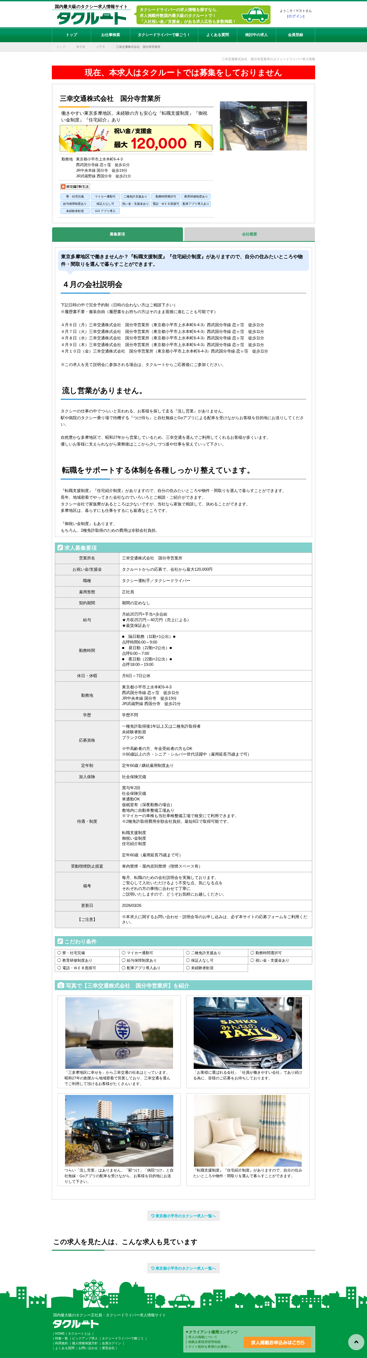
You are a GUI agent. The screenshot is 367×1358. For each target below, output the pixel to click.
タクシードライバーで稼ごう (123, 1338)
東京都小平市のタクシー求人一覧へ (185, 1216)
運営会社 (108, 1348)
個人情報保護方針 (85, 1343)
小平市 (100, 46)
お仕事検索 (110, 35)
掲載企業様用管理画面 (204, 1342)
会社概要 (249, 234)
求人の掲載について (202, 1337)
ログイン (295, 16)
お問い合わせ (88, 1348)
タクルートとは (79, 1333)
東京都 (80, 46)
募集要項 (117, 234)
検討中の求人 (256, 35)
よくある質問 (217, 35)
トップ (71, 35)
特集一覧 (61, 1338)
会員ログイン (111, 1343)
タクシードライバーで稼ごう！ (164, 35)
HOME (60, 1333)
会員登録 (295, 35)
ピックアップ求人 (85, 1338)
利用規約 (61, 1343)
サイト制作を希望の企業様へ (209, 1347)
